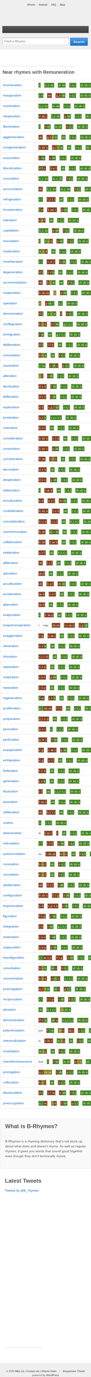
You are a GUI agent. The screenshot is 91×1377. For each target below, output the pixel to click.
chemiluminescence (17, 1061)
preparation (11, 719)
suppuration (12, 947)
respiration (11, 677)
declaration (11, 386)
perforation (11, 739)
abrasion (9, 1009)
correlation (11, 874)
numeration (11, 106)
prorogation (11, 1072)
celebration (11, 552)
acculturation (12, 583)
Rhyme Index (49, 1371)
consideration (13, 438)
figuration (10, 916)
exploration (11, 407)
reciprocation (12, 999)
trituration (10, 656)
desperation (12, 480)
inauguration (12, 95)
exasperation (12, 750)
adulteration (12, 885)
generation (11, 781)
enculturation (12, 500)
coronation (11, 864)
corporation (11, 448)
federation (10, 771)
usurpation (11, 365)
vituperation (11, 116)
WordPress (52, 1375)
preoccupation (13, 1103)
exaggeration (12, 635)
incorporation (12, 209)
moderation (11, 251)
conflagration (12, 324)
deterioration (12, 833)
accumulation (13, 189)
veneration (11, 646)
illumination (11, 126)
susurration (11, 158)
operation (10, 303)
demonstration (13, 1020)
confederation (13, 511)
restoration (11, 937)
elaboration (11, 490)
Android (43, 4)
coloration (10, 428)
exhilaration (11, 760)
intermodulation (14, 1040)
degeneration (13, 272)
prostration (11, 417)
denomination (13, 313)
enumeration (12, 85)
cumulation (11, 178)
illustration (10, 791)
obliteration (11, 812)
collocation (11, 1082)
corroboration (13, 459)
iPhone (31, 4)
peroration (10, 729)
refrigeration (12, 199)
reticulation (11, 843)
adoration (10, 573)
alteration (10, 376)
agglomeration (13, 137)
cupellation (11, 230)
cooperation (12, 293)
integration (11, 926)
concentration (13, 978)
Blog (62, 4)
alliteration (10, 563)
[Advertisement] (37, 60)
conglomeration (14, 147)
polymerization (13, 1030)
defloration (11, 396)
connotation (11, 355)
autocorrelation (14, 854)
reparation (10, 687)
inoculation (11, 241)
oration (8, 823)
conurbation (12, 968)
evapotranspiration (17, 625)
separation (11, 667)
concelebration (14, 521)
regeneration (12, 698)
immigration (11, 334)
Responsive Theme (74, 1371)
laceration (10, 802)
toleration (10, 220)
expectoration (13, 906)
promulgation (12, 989)
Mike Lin (19, 1371)
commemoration (15, 532)
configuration (12, 895)
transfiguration (13, 957)
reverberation (13, 261)
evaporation (12, 615)
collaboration (12, 542)
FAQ (53, 4)
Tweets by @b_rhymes (22, 1190)
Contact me (32, 1371)
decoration (11, 469)
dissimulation (12, 1092)
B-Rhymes (37, 16)
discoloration (12, 168)
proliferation (12, 708)
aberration (10, 604)
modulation (11, 1051)
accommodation (15, 282)
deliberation (11, 344)
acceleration (12, 594)
